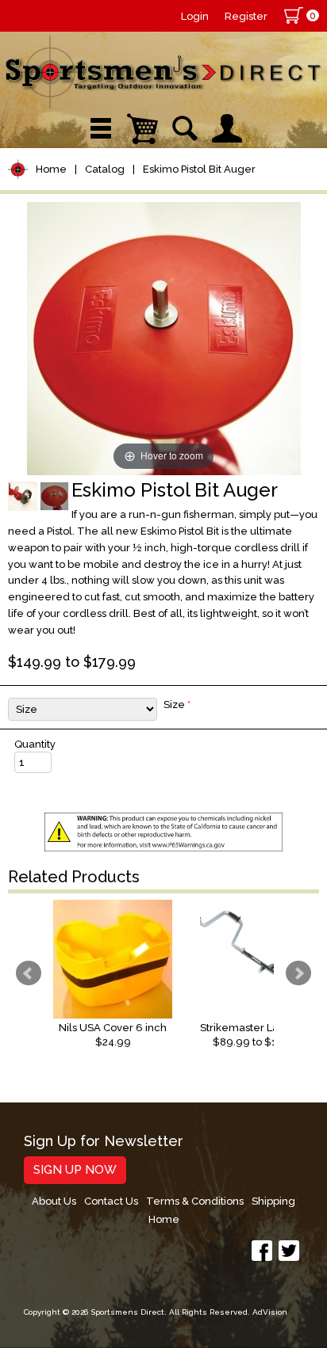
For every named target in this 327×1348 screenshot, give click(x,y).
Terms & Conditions (195, 1201)
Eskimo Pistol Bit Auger (199, 169)
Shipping (273, 1201)
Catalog (105, 169)
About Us (54, 1201)
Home (51, 169)
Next (298, 973)
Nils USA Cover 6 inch (113, 1027)
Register (246, 16)
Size (177, 704)
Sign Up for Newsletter (103, 1141)
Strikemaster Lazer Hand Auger (259, 1027)
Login (195, 16)
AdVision (269, 1312)
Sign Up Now (75, 1170)
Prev (28, 973)
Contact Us (111, 1201)
